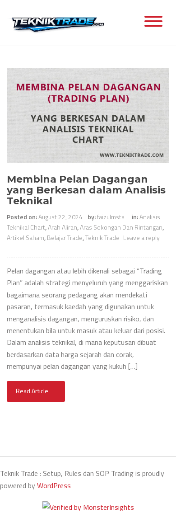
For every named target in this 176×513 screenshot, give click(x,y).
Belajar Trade (65, 237)
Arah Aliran (62, 227)
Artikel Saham (25, 237)
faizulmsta (111, 216)
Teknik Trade (102, 237)
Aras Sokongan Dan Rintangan (121, 227)
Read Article (33, 390)
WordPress (54, 485)
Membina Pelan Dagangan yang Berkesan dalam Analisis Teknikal (86, 190)
